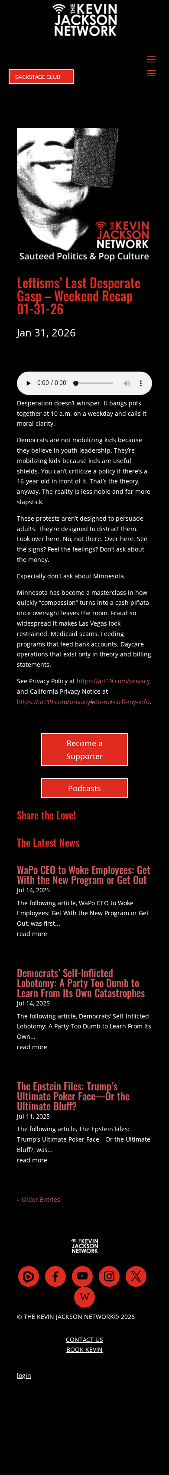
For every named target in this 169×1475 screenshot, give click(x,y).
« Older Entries (38, 1199)
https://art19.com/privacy (113, 681)
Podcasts (84, 788)
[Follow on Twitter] (136, 1276)
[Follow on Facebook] (55, 1276)
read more (32, 934)
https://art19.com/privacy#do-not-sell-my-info (83, 702)
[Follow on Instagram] (109, 1276)
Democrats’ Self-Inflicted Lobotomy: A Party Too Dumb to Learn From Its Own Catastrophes (81, 983)
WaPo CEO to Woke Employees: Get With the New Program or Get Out (83, 874)
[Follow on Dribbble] (84, 1297)
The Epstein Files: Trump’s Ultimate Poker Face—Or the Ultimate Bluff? (73, 1096)
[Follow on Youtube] (82, 1276)
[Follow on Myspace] (28, 1276)
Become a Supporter (84, 750)
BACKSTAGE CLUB (37, 77)
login (24, 1375)
